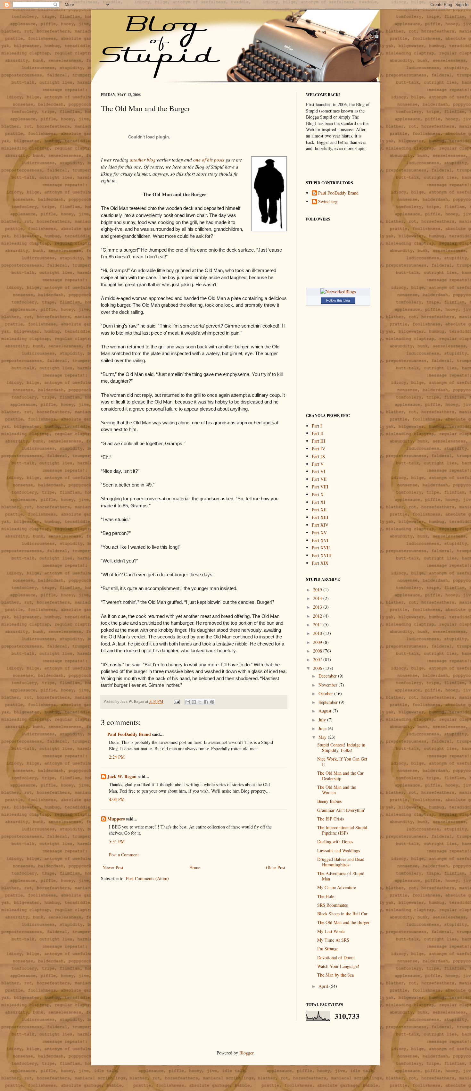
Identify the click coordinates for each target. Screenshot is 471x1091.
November (328, 685)
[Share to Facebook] (206, 702)
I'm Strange (327, 948)
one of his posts (208, 159)
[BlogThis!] (194, 702)
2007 (318, 659)
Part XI (318, 502)
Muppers (116, 818)
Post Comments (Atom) (147, 878)
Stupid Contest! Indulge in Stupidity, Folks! (341, 747)
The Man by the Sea (335, 975)
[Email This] (188, 702)
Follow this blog (338, 300)
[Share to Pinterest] (212, 702)
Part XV (319, 532)
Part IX (318, 456)
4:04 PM (117, 799)
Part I (317, 426)
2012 (318, 616)
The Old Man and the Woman (336, 789)
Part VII (319, 479)
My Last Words (331, 931)
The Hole (325, 896)
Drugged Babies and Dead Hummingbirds (340, 862)
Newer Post (113, 867)
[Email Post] (176, 701)
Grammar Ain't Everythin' (341, 810)
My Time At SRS (333, 940)
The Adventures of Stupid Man (340, 876)
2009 (318, 642)
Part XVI (320, 540)
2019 (318, 590)
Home (194, 867)
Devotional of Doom (336, 957)
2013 (318, 607)
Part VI (318, 471)
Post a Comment (124, 855)
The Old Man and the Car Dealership (340, 775)
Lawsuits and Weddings (338, 850)
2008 (318, 651)
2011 (318, 624)
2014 (318, 598)
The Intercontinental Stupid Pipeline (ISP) (342, 830)
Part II (318, 433)
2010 (318, 633)
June (323, 728)
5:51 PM (117, 841)
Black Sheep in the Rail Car (342, 914)
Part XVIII (322, 555)
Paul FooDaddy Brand (129, 734)
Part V (318, 464)
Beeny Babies (329, 801)
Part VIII (320, 487)
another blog (143, 159)
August (325, 711)
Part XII (319, 509)
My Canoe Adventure (336, 887)
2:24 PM (117, 757)
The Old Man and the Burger (343, 922)
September (328, 702)
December (328, 676)
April (323, 986)
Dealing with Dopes (335, 841)
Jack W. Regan (121, 776)
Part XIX (320, 563)
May (323, 737)
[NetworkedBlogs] (338, 291)
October (326, 693)
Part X (318, 494)
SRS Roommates (332, 905)
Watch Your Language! (338, 966)
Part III (318, 441)
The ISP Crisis (330, 819)
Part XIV (320, 525)
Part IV (318, 449)
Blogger (246, 1053)
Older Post (275, 867)
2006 (318, 668)
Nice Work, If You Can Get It (342, 761)
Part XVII (321, 548)
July (322, 720)
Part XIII (320, 517)
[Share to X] (200, 702)
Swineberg (327, 201)
